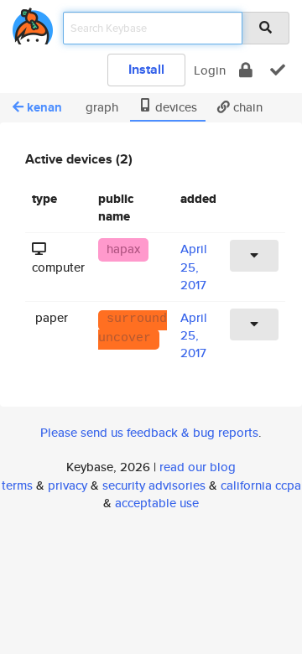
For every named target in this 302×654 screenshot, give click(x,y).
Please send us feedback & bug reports (149, 432)
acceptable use (157, 502)
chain (246, 107)
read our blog (197, 466)
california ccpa (261, 485)
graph (100, 107)
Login (210, 70)
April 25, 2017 (193, 266)
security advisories (154, 485)
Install (146, 69)
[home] (33, 23)
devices (174, 107)
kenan (44, 107)
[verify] (277, 70)
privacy (67, 485)
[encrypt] (246, 70)
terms (17, 485)
